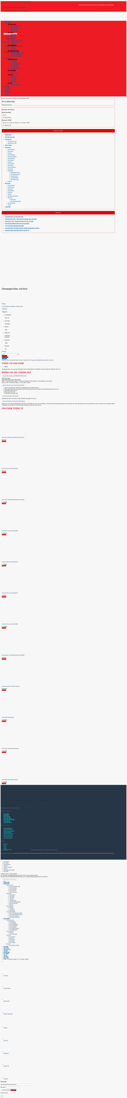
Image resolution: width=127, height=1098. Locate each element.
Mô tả (6, 366)
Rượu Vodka (13, 79)
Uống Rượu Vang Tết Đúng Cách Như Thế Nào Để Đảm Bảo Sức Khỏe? (22, 228)
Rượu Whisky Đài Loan (15, 174)
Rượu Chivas (14, 60)
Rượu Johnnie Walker (16, 67)
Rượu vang (8, 98)
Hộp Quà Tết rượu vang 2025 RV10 (10, 561)
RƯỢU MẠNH (8, 58)
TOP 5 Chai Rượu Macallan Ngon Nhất (14, 226)
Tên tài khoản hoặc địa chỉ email (8, 1084)
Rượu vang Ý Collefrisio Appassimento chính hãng (13, 499)
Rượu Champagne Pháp (16, 25)
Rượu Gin (13, 77)
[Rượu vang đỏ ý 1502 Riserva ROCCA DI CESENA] (11, 652)
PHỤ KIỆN (7, 86)
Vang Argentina (14, 39)
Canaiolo (13, 46)
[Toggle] (2, 385)
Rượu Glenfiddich (15, 65)
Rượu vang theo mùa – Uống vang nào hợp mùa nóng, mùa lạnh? (21, 219)
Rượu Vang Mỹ (7, 816)
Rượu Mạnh (6, 815)
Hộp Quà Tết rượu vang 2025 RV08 (10, 530)
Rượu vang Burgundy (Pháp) (17, 53)
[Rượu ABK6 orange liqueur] (11, 714)
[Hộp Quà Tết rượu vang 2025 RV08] (11, 528)
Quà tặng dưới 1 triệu (12, 141)
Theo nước (11, 32)
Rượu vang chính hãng (36, 850)
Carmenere (13, 48)
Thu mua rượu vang (7, 832)
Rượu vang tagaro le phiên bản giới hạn (10, 686)
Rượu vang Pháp (7, 818)
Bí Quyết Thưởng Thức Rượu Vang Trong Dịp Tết (17, 230)
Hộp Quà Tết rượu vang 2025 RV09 (10, 624)
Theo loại (10, 74)
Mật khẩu (3, 1087)
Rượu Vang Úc (7, 821)
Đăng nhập (13, 1090)
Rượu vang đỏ (14, 30)
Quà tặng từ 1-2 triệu (12, 143)
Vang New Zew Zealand (16, 41)
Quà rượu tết (8, 139)
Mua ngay (4, 355)
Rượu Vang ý (6, 814)
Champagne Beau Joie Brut (42, 360)
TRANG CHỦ (8, 21)
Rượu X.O (13, 72)
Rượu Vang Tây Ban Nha (9, 819)
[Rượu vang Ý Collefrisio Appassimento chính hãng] (11, 497)
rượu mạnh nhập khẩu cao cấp (49, 850)
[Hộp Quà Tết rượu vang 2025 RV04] (11, 466)
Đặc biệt (10, 83)
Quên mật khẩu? (4, 1092)
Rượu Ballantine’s (15, 69)
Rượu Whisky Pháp (15, 179)
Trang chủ (3, 98)
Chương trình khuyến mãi (9, 831)
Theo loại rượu (12, 24)
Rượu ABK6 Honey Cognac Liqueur (10, 779)
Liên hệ (6, 94)
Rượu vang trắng (15, 31)
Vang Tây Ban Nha (15, 42)
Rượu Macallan (14, 62)
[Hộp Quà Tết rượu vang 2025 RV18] (11, 590)
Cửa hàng (7, 95)
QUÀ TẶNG (7, 87)
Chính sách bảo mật (8, 828)
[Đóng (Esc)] (1, 1095)
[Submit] (4, 35)
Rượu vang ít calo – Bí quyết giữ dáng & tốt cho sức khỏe (19, 221)
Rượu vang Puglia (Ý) (16, 55)
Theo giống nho (12, 45)
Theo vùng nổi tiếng (13, 51)
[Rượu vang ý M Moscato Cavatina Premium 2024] (20, 434)
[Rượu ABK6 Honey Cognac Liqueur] (20, 777)
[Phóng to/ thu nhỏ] (2, 1095)
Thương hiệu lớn (12, 59)
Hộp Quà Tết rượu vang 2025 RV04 (10, 468)
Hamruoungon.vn (4, 850)
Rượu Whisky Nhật (14, 177)
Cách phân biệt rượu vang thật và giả (14, 216)
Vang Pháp (13, 35)
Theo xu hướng (12, 70)
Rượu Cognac (8, 145)
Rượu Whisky (14, 76)
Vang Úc (13, 44)
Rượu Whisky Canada (15, 172)
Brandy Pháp (8, 134)
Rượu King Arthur (15, 73)
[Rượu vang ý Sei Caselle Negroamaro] (11, 745)
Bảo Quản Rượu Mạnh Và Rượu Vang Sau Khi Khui (17, 223)
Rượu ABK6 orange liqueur (8, 717)
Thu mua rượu (8, 88)
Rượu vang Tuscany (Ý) (16, 56)
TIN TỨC (7, 90)
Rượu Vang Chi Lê (8, 822)
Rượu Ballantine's (11, 149)
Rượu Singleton (14, 66)
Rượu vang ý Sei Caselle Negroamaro (10, 748)
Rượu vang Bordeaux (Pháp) (17, 52)
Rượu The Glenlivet (15, 63)
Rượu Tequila (14, 81)
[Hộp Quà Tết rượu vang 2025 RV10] (11, 559)
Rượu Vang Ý (14, 34)
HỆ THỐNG (7, 93)
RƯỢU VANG (8, 23)
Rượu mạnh (8, 147)
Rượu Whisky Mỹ (14, 176)
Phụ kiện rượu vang (10, 137)
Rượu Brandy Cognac (16, 84)
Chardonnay (13, 49)
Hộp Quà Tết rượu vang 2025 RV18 (10, 593)
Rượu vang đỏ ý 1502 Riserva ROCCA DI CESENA (13, 655)
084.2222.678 (8, 104)
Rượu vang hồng (14, 28)
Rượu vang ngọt (14, 27)
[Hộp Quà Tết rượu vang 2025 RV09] (11, 621)
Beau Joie (33, 360)
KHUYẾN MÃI (8, 91)
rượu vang (51, 360)
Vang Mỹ (13, 38)
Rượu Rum (13, 80)
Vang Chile (13, 37)
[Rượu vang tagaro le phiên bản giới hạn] (11, 683)
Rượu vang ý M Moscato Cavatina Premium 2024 (13, 437)
